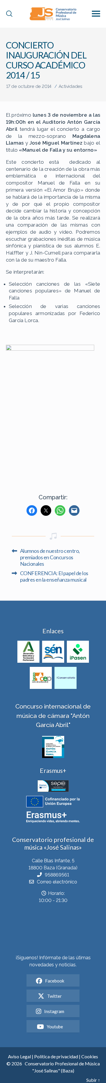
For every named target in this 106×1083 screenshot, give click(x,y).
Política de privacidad (56, 1056)
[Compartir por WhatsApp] (60, 510)
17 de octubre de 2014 (29, 86)
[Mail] (74, 510)
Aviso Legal (19, 1056)
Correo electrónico (57, 882)
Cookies (89, 1056)
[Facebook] (31, 510)
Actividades (70, 86)
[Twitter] (46, 510)
